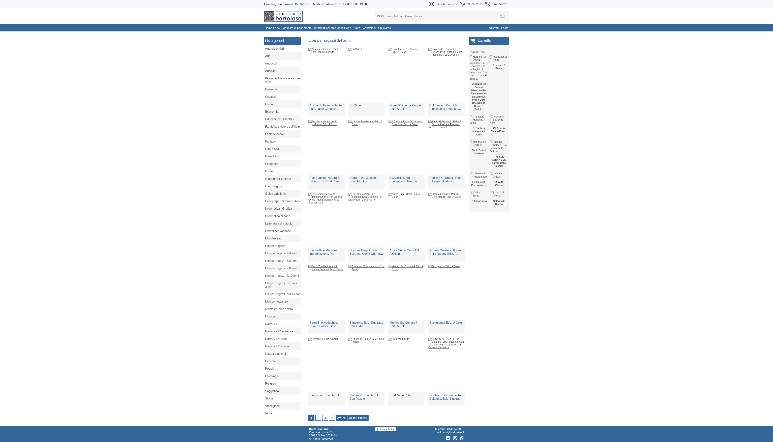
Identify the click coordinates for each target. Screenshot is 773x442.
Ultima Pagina (358, 417)
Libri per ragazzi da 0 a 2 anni (281, 284)
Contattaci (369, 27)
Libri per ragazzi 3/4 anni (281, 253)
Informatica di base (277, 216)
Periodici (270, 361)
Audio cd (271, 63)
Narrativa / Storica (277, 346)
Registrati (493, 27)
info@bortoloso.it (453, 432)
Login (504, 27)
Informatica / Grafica (278, 208)
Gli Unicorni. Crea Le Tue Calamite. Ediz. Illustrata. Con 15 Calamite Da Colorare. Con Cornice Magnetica (445, 396)
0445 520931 (455, 429)
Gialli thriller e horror (278, 178)
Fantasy (270, 141)
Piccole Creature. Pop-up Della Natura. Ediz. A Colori (445, 252)
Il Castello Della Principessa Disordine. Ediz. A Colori (404, 179)
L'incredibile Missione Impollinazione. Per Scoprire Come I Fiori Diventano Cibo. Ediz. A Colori (324, 252)
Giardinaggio (273, 186)
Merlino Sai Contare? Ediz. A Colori (403, 324)
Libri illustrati (273, 238)
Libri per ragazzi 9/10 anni (282, 275)
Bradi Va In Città (400, 395)
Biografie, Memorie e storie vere (282, 80)
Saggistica (272, 391)
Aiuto (357, 27)
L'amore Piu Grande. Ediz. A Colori (363, 179)
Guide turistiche (275, 193)
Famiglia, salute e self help (282, 126)
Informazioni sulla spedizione (332, 27)
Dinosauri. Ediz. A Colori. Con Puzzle (365, 396)
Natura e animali (275, 353)
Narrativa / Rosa (276, 338)
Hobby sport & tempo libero (283, 201)
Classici (270, 96)
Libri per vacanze (276, 301)
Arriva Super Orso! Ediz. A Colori (406, 252)
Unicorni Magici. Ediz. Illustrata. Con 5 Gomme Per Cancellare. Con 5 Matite (365, 252)
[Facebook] (448, 438)
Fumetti (270, 171)
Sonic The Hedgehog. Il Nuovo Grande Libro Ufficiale (324, 324)
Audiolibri (271, 71)
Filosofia (270, 156)
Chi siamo (384, 27)
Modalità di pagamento (297, 27)
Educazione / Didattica (280, 119)
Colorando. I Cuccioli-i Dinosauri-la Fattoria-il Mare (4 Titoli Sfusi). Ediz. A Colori (446, 107)
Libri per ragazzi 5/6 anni (281, 260)
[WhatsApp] (462, 438)
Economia (271, 111)
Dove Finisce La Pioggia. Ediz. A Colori (406, 107)
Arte (268, 56)
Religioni (270, 383)
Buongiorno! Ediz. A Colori (446, 322)
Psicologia (272, 376)
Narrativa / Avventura (279, 331)
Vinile (268, 413)
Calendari (271, 89)
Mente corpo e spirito (279, 309)
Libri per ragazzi (275, 246)
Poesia (269, 368)
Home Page (272, 27)
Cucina (269, 104)
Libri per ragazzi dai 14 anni (283, 294)
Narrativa (271, 324)
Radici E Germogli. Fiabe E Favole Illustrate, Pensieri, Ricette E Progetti (445, 179)
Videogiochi (272, 406)
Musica (270, 316)
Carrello (484, 41)
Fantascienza (274, 134)
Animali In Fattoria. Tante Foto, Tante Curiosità (325, 107)
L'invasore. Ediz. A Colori (325, 395)
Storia (269, 398)
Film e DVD (272, 149)
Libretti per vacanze (278, 231)
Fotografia (271, 163)
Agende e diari (274, 48)
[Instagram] (455, 438)
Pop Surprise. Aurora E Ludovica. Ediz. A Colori (324, 179)
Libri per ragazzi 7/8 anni (281, 268)
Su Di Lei (355, 105)
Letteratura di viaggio (278, 223)
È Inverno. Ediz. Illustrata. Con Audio (366, 324)
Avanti (341, 417)
